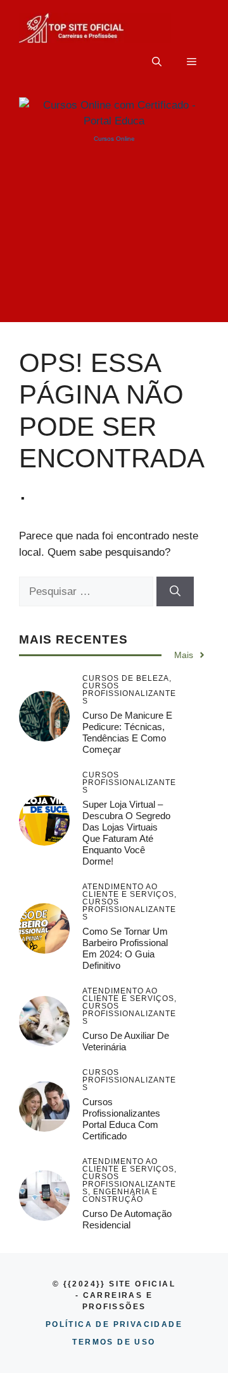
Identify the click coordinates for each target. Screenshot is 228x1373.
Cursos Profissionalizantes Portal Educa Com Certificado (121, 1118)
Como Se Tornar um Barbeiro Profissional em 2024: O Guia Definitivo (125, 948)
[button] (156, 62)
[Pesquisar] (175, 592)
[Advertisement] (114, 243)
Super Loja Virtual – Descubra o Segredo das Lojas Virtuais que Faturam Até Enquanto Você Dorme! (126, 832)
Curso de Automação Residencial (127, 1219)
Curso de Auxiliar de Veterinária (125, 1041)
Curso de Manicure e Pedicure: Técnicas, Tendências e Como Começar (127, 732)
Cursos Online (114, 138)
